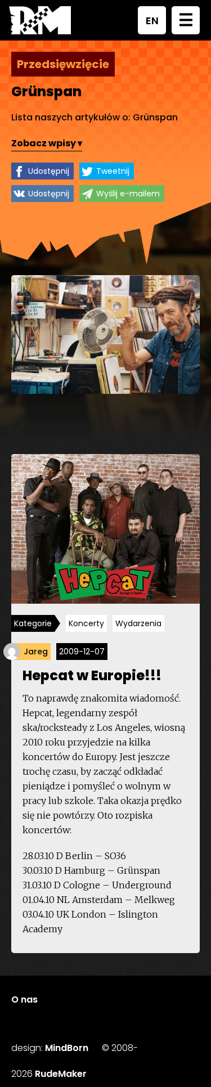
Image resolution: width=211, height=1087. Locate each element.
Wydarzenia (138, 623)
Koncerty (86, 623)
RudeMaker (61, 1073)
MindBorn (66, 1047)
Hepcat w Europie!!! (92, 675)
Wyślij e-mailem (128, 193)
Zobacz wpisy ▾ (46, 143)
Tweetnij (112, 171)
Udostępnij (48, 171)
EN (152, 21)
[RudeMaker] (40, 20)
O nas (24, 999)
